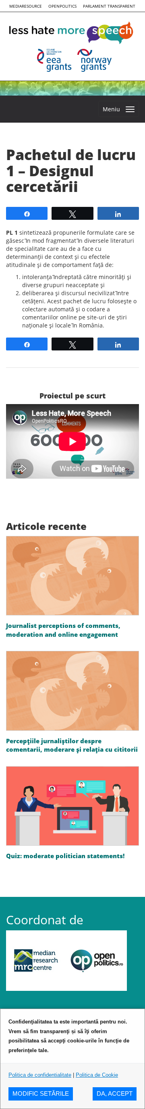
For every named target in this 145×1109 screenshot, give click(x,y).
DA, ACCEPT (115, 1093)
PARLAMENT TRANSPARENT (109, 6)
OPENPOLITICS (62, 6)
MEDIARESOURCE (25, 6)
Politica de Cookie (97, 1075)
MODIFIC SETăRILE (40, 1093)
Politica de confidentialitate (39, 1075)
